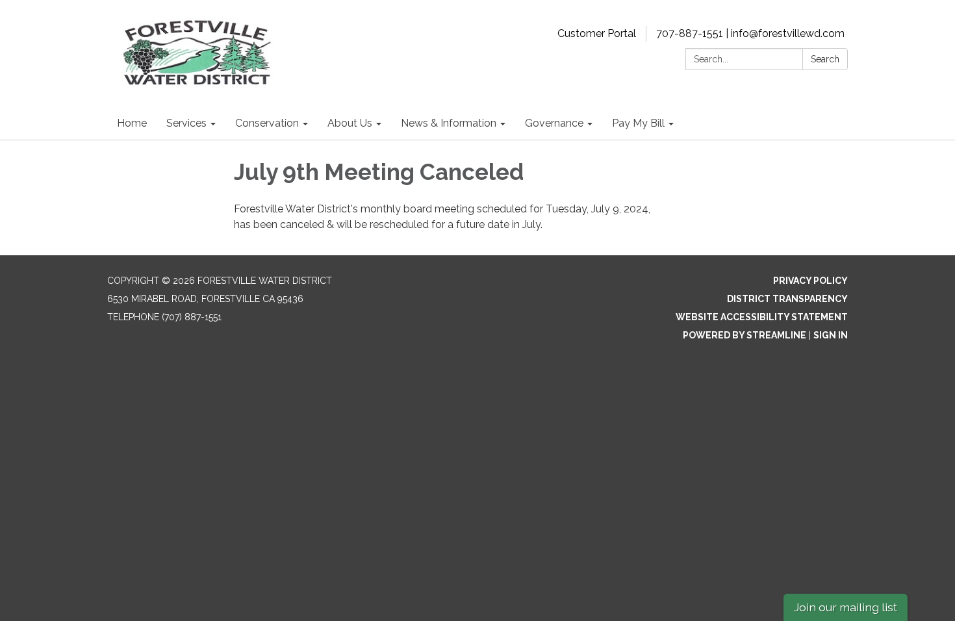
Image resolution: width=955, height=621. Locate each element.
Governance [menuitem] (554, 123)
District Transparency (787, 299)
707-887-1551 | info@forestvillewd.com (750, 33)
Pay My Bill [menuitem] (638, 123)
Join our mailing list (845, 607)
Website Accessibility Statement (762, 317)
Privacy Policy (810, 280)
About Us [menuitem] (349, 123)
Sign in (830, 335)
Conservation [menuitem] (267, 123)
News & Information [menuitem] (448, 123)
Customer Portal (596, 33)
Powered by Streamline (744, 335)
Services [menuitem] (186, 123)
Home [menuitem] (132, 123)
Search (825, 59)
